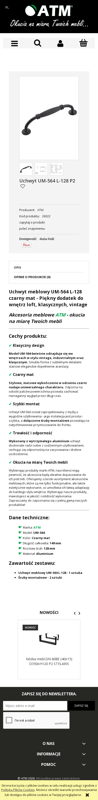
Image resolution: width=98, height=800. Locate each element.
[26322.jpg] (26, 169)
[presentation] (75, 613)
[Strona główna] (49, 10)
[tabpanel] (49, 434)
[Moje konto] (60, 43)
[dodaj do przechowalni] (22, 186)
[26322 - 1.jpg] (56, 169)
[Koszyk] (83, 43)
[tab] (49, 268)
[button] (14, 43)
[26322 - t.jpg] (41, 169)
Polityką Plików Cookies (18, 790)
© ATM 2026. (27, 778)
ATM (40, 210)
